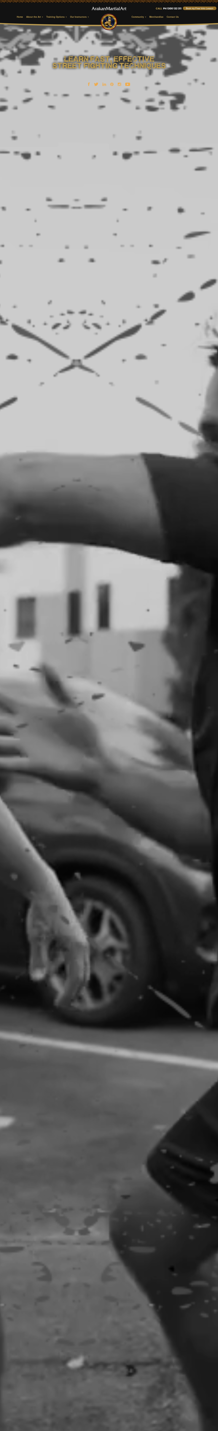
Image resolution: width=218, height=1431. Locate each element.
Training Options (55, 16)
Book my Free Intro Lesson (199, 8)
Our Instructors (78, 16)
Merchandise (156, 16)
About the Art (33, 16)
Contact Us (173, 16)
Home (20, 16)
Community (138, 16)
